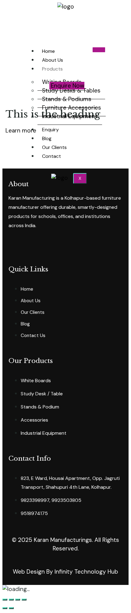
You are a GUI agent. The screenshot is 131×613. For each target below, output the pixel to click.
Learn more (20, 130)
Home (48, 51)
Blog (46, 138)
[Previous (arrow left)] (4, 608)
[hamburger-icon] (99, 50)
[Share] (11, 599)
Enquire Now (67, 85)
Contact (51, 156)
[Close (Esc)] (4, 599)
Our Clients (54, 147)
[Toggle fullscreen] (17, 599)
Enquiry (50, 129)
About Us (52, 60)
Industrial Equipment (69, 116)
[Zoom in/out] (24, 599)
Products (52, 69)
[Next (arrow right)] (11, 608)
